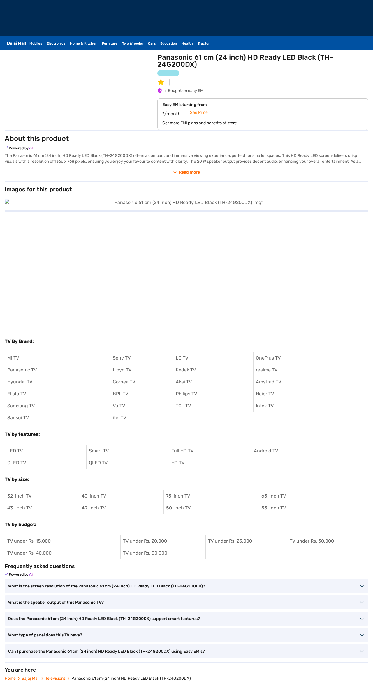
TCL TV (183, 405)
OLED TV (16, 462)
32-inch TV (19, 496)
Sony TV (122, 358)
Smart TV (99, 451)
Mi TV (13, 358)
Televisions (55, 678)
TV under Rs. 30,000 (312, 541)
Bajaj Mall (30, 678)
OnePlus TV (268, 358)
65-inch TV (273, 496)
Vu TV (119, 405)
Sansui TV (18, 417)
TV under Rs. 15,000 (29, 541)
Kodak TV (186, 370)
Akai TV (184, 382)
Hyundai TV (19, 382)
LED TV (15, 451)
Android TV (266, 451)
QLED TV (98, 462)
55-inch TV (273, 508)
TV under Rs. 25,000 (230, 541)
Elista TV (16, 394)
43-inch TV (19, 508)
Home (10, 678)
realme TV (266, 370)
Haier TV (265, 394)
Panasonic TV (22, 370)
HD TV (177, 462)
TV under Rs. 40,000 (29, 553)
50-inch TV (178, 508)
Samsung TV (21, 405)
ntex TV (265, 405)
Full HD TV (182, 451)
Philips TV (186, 394)
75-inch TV (178, 496)
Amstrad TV (268, 382)
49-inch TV (94, 508)
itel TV (119, 417)
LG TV (182, 358)
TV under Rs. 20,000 (145, 541)
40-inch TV (94, 496)
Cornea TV (124, 382)
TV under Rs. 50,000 (145, 553)
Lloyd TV (122, 370)
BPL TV (120, 394)
